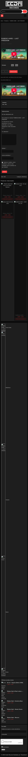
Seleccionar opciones (20, 318)
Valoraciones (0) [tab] (6, 80)
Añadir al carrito (13, 71)
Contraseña (4, 734)
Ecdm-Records (9, 754)
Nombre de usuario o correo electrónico (11, 729)
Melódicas (24, 176)
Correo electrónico (6, 155)
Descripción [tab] (4, 77)
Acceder (3, 749)
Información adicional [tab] (15, 77)
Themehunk (24, 754)
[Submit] (25, 11)
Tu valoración (5, 131)
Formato (4, 65)
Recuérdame (6, 747)
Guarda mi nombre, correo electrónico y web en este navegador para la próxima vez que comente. (9, 165)
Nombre (4, 148)
